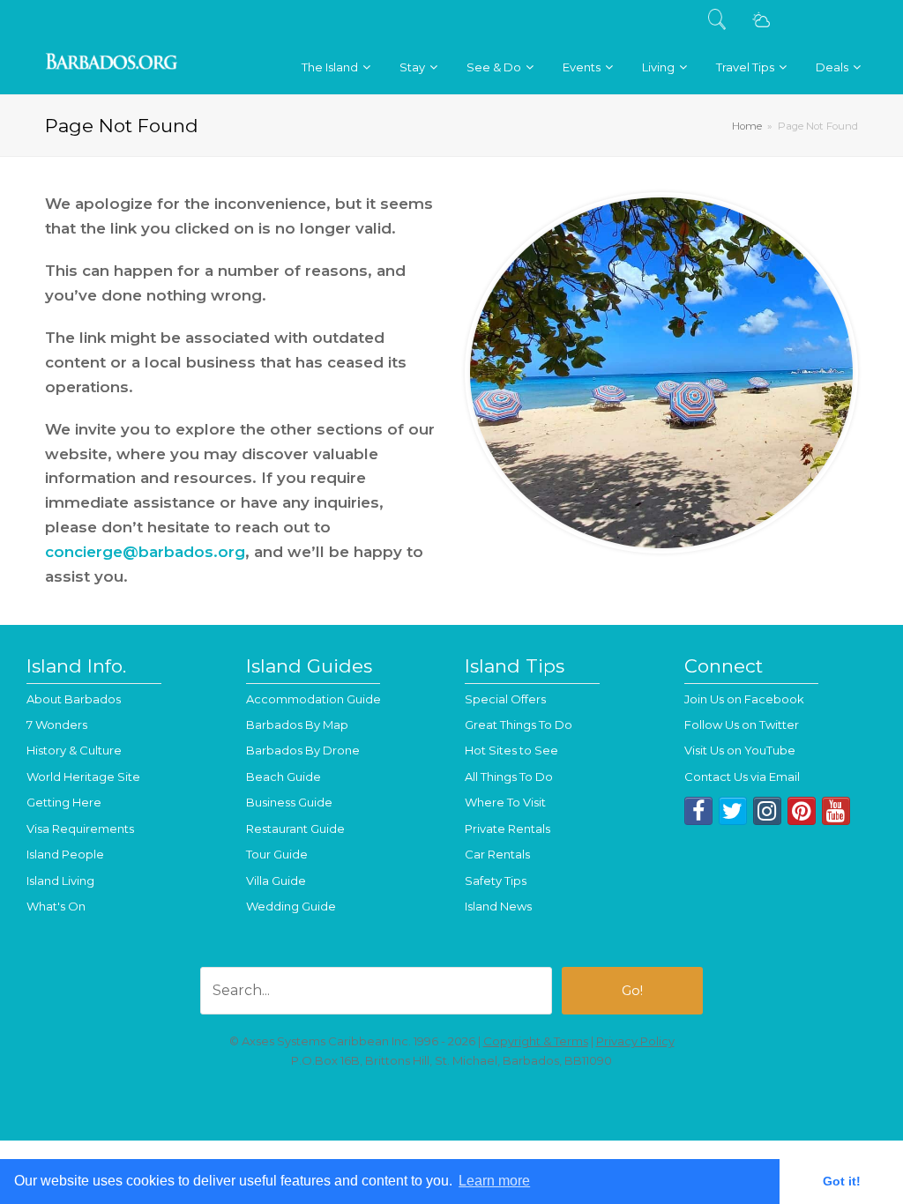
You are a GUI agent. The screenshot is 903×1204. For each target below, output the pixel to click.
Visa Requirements (80, 828)
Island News (498, 906)
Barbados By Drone (303, 750)
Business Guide (289, 802)
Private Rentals (507, 828)
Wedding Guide (291, 906)
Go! (632, 991)
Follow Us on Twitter (741, 724)
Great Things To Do (518, 724)
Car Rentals (497, 854)
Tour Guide (277, 854)
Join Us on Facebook (744, 699)
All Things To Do (509, 776)
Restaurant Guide (295, 828)
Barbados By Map (297, 724)
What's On (56, 906)
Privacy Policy (635, 1041)
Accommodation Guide (313, 699)
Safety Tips (495, 880)
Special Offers (505, 699)
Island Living (60, 880)
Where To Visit (505, 802)
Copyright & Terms (535, 1041)
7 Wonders (56, 724)
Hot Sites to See (511, 750)
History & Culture (74, 750)
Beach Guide (283, 776)
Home (747, 126)
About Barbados (73, 699)
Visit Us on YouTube (739, 750)
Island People (65, 854)
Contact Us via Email (742, 776)
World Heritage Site (83, 776)
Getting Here (63, 802)
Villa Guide (276, 880)
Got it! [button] (842, 1181)
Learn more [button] (494, 1180)
